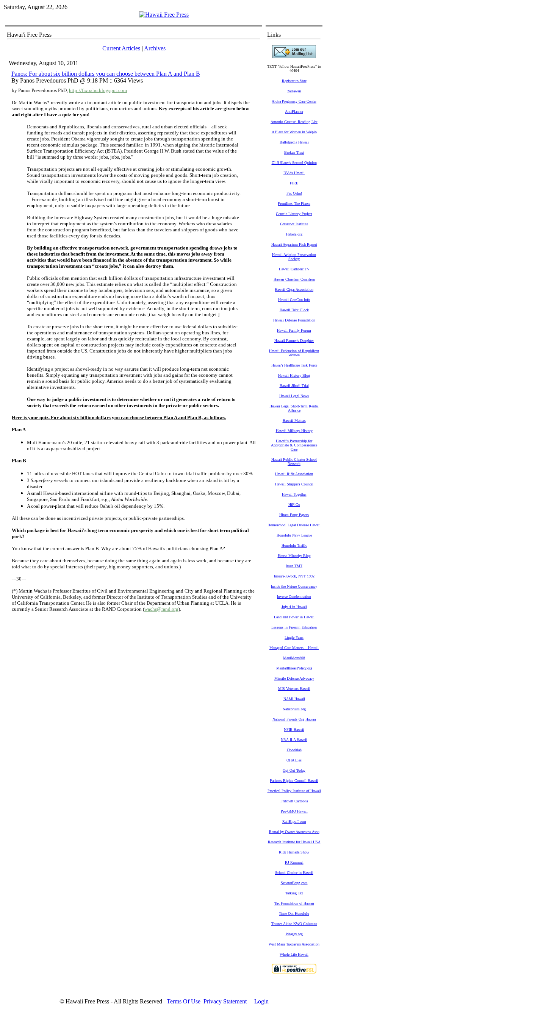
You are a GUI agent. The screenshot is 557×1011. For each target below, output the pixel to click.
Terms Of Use (183, 1001)
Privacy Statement (225, 1001)
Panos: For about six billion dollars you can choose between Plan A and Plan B (105, 73)
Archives (155, 48)
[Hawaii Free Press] (164, 14)
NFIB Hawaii (294, 729)
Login (261, 1001)
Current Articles (121, 48)
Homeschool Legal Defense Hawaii (294, 525)
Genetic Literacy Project (294, 214)
